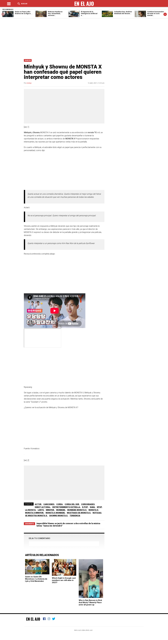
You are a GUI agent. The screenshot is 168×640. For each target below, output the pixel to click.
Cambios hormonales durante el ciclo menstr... (155, 13)
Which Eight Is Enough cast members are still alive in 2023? (64, 580)
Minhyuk (50, 510)
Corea (59, 504)
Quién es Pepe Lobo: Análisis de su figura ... (23, 12)
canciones (48, 504)
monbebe (60, 510)
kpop (99, 507)
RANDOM (28, 60)
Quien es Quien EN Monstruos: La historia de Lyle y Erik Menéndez (36, 579)
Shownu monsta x (58, 515)
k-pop (85, 507)
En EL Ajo (89, 630)
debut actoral (42, 507)
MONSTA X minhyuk (34, 513)
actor (38, 504)
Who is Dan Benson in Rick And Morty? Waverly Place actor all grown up (90, 602)
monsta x (93, 510)
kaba (92, 507)
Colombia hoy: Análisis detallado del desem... (123, 12)
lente (41, 510)
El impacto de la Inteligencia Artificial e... (89, 13)
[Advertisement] (84, 38)
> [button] (165, 14)
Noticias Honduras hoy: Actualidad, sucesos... (55, 13)
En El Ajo (33, 619)
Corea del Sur (72, 504)
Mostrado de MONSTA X (79, 513)
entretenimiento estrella (66, 507)
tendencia (75, 515)
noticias (97, 513)
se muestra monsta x (36, 515)
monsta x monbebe (55, 513)
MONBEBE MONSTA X (76, 510)
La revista (30, 510)
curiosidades (88, 504)
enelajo (28, 83)
